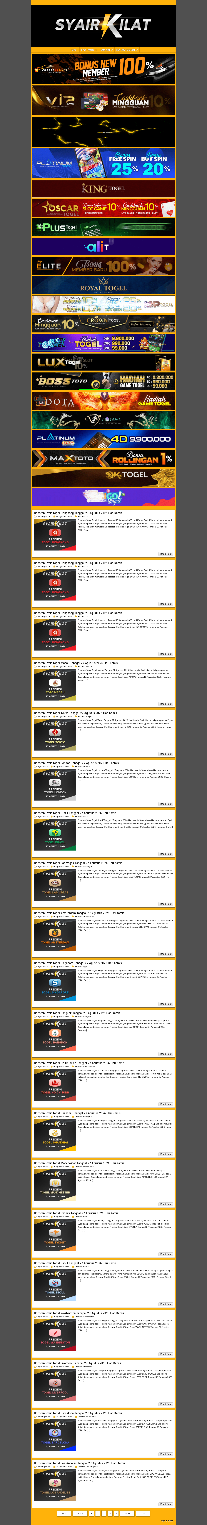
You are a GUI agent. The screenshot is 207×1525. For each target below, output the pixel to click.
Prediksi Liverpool (83, 1366)
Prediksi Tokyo (85, 716)
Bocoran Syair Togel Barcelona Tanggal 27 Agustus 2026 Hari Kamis (78, 1413)
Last (143, 1513)
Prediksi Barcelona (87, 1416)
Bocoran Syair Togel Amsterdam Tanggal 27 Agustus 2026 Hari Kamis (79, 913)
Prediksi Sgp (81, 966)
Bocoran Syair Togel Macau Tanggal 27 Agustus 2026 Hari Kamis (76, 663)
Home (73, 49)
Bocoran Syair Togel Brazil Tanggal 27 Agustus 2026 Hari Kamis (75, 813)
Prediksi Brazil (81, 816)
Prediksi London (82, 766)
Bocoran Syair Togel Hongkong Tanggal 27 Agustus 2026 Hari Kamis (78, 513)
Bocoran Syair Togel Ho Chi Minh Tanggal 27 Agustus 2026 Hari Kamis (79, 1063)
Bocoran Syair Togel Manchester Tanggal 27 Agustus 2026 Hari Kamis (79, 1163)
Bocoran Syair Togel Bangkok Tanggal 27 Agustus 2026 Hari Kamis (77, 1013)
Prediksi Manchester (84, 1166)
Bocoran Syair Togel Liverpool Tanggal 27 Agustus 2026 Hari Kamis (77, 1363)
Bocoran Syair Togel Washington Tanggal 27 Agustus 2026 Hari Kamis (79, 1313)
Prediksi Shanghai (83, 1116)
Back (80, 1513)
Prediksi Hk (83, 516)
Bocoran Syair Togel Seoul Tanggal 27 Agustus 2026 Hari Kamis (75, 1263)
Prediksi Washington (84, 1316)
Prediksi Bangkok (83, 1016)
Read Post (165, 554)
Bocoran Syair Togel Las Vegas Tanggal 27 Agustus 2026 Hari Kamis (78, 863)
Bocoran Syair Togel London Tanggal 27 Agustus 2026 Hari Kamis (76, 763)
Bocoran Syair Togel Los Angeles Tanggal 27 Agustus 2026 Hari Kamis (79, 1463)
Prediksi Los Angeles (88, 1466)
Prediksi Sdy (81, 1216)
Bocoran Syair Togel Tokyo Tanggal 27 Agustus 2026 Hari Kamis (75, 713)
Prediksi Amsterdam (84, 916)
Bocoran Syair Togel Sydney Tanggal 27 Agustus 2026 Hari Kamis (76, 1213)
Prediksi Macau (85, 666)
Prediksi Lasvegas (83, 866)
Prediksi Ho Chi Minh (85, 1066)
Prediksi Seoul (81, 1266)
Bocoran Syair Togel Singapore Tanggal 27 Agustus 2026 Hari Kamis (78, 963)
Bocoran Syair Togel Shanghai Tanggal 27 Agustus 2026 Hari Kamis (77, 1113)
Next (127, 1513)
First (64, 1513)
